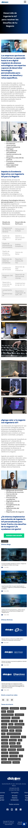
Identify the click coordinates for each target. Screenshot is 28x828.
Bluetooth (10, 711)
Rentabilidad (12, 749)
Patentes (12, 743)
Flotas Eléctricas (19, 724)
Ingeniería (4, 541)
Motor (23, 737)
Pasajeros (4, 743)
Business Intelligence (7, 714)
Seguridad (20, 749)
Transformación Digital (14, 759)
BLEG (3, 711)
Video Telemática (6, 762)
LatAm (11, 730)
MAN (3, 733)
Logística (18, 730)
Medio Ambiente (15, 737)
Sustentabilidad (14, 752)
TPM (21, 756)
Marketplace (5, 737)
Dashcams (14, 721)
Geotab (4, 727)
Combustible (16, 717)
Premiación (5, 746)
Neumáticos (13, 740)
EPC (21, 721)
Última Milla (16, 762)
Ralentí (4, 749)
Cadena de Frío (19, 714)
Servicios (14, 795)
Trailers (4, 759)
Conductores (5, 721)
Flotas (10, 724)
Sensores (4, 752)
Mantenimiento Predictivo (14, 733)
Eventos (4, 724)
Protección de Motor (15, 746)
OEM (20, 740)
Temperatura (14, 756)
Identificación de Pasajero (15, 727)
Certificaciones (5, 717)
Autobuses (4, 708)
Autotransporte (14, 708)
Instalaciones (15, 800)
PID (18, 743)
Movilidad (4, 740)
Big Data (23, 708)
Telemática (4, 756)
